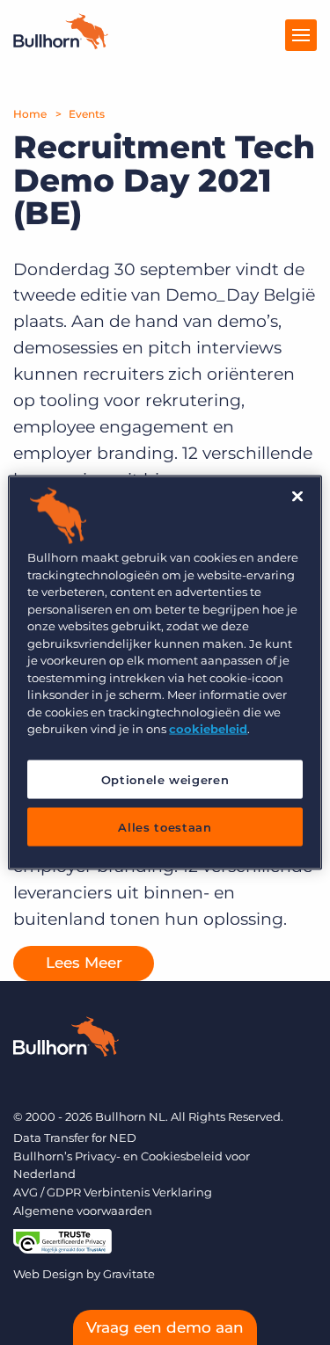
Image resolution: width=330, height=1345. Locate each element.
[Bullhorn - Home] (66, 1040)
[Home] (60, 44)
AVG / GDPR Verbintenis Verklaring (112, 1192)
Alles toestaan (164, 826)
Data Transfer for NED (74, 1138)
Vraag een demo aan (165, 1327)
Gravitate (129, 1274)
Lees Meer (84, 962)
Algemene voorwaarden (82, 1210)
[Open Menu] (301, 35)
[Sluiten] (297, 496)
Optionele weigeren (165, 779)
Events (87, 113)
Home (30, 113)
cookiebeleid (208, 729)
